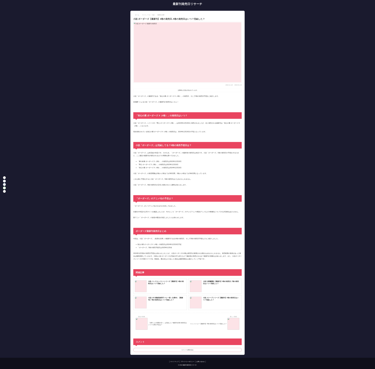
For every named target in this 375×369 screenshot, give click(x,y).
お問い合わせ (200, 361)
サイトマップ (174, 361)
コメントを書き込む (187, 350)
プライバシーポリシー (187, 361)
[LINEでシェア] (4, 187)
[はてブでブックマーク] (4, 184)
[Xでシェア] (4, 177)
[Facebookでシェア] (4, 181)
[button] (4, 191)
